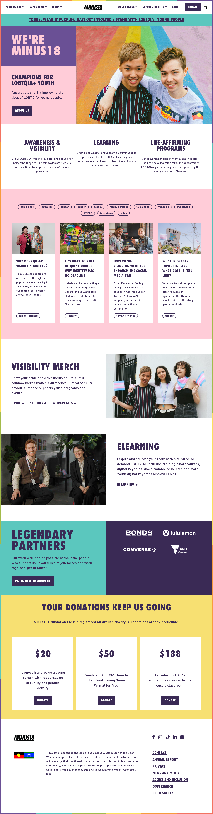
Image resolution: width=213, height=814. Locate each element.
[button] (27, 206)
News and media (166, 773)
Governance (162, 786)
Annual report (165, 759)
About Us (22, 110)
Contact (159, 753)
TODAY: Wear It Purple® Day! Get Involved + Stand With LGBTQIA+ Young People (106, 20)
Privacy (159, 766)
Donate (193, 7)
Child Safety (162, 793)
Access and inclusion (170, 780)
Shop (175, 7)
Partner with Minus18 (32, 580)
